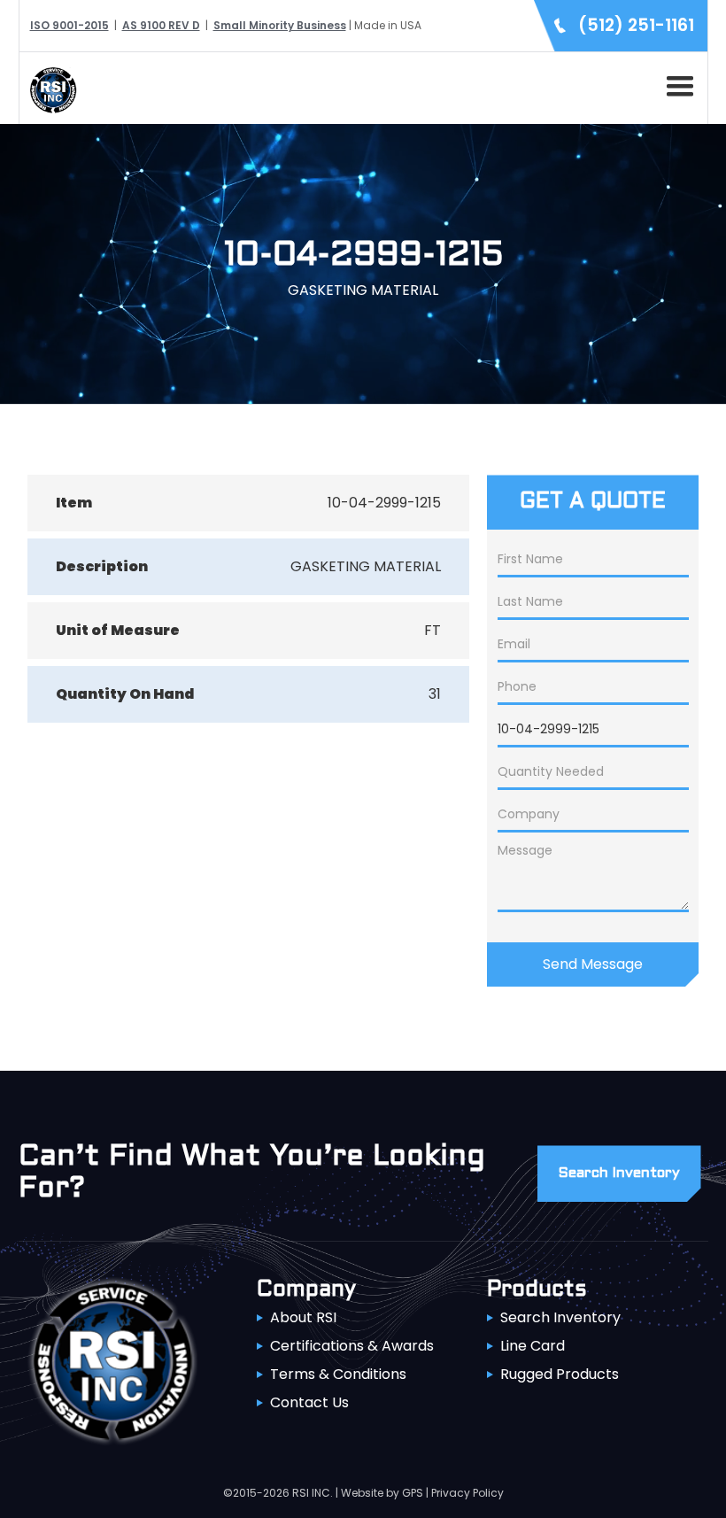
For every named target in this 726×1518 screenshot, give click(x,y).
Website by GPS (382, 1492)
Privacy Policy (467, 1492)
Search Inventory (560, 1317)
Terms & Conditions (338, 1374)
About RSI (303, 1317)
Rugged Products (559, 1374)
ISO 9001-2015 (69, 25)
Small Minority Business (279, 25)
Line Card (532, 1346)
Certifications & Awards (352, 1346)
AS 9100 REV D (161, 25)
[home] (48, 88)
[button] (676, 83)
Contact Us (309, 1402)
